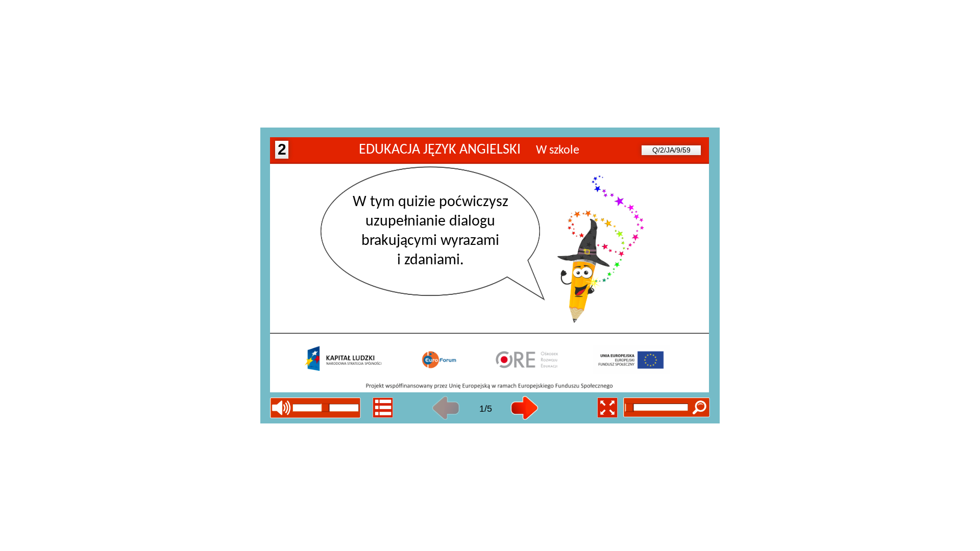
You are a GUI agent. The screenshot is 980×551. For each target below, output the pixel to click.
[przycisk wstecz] (446, 408)
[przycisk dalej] (524, 408)
